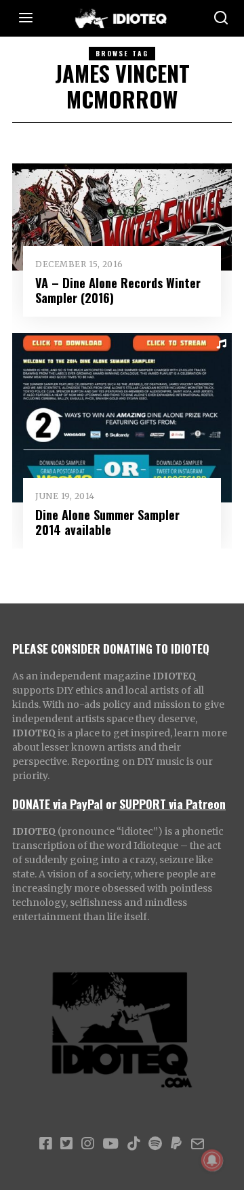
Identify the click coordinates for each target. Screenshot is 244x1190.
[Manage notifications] (212, 1160)
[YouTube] (110, 1144)
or (111, 803)
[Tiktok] (133, 1144)
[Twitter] (66, 1144)
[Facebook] (45, 1144)
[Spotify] (155, 1144)
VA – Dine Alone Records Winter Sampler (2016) (118, 289)
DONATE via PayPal (57, 803)
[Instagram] (87, 1144)
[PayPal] (176, 1144)
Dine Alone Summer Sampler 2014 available (107, 521)
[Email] (197, 1144)
